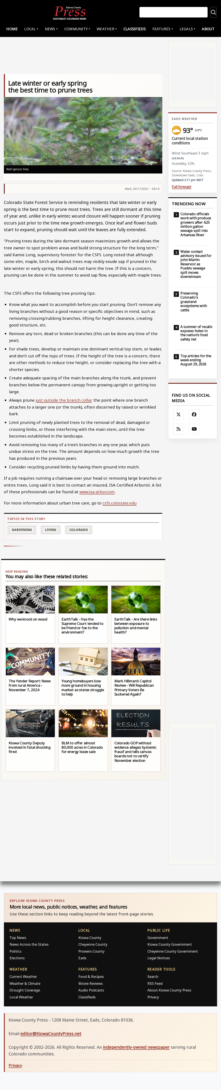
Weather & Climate (24, 983)
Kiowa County (89, 937)
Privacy (153, 997)
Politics (15, 951)
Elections (17, 957)
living (50, 530)
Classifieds (134, 28)
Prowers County (91, 951)
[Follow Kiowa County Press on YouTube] (194, 429)
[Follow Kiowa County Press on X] (178, 414)
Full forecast (181, 187)
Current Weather (23, 976)
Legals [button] (186, 28)
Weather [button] (105, 28)
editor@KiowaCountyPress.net (51, 1033)
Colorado (78, 530)
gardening (22, 530)
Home (12, 28)
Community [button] (76, 28)
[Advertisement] (192, 581)
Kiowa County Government (169, 944)
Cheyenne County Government (172, 951)
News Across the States (29, 944)
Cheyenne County (92, 944)
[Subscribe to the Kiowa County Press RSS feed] (178, 429)
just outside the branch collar (63, 400)
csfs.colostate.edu (120, 503)
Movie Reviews (90, 983)
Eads (82, 957)
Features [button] (161, 28)
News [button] (50, 28)
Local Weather (21, 997)
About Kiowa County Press (169, 990)
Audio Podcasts (91, 990)
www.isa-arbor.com (97, 491)
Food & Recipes (91, 976)
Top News (17, 937)
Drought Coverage (24, 990)
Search (152, 976)
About (208, 28)
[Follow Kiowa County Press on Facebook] (194, 414)
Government (157, 937)
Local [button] (30, 28)
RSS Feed (155, 983)
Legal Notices (158, 957)
